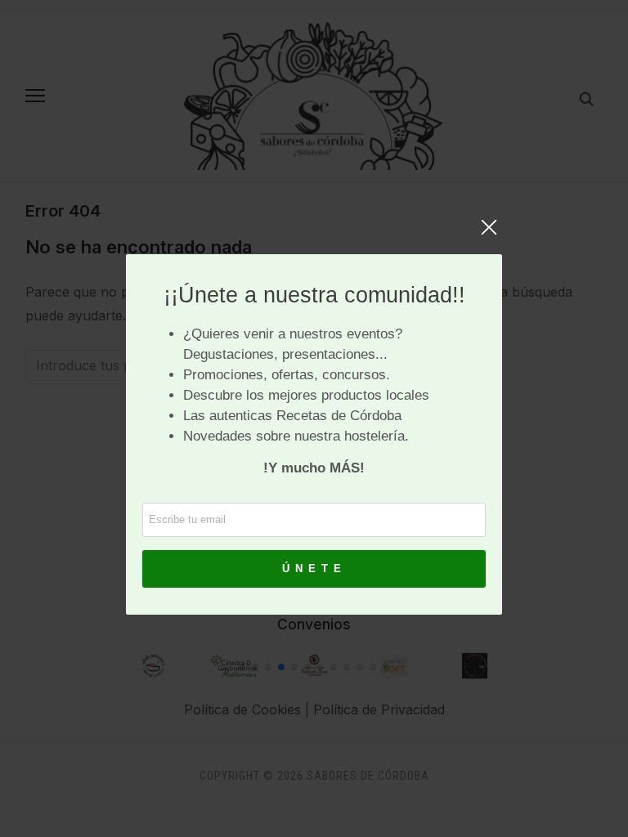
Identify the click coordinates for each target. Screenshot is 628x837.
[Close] (489, 235)
